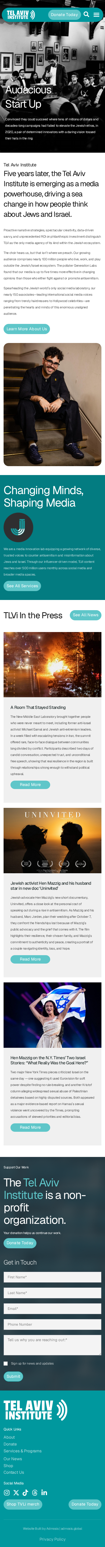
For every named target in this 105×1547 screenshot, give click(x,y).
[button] (96, 15)
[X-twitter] (16, 1492)
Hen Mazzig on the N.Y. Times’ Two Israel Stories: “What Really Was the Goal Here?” (49, 1060)
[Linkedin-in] (44, 1492)
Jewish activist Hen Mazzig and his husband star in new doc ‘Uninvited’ (50, 885)
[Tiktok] (25, 1492)
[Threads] (35, 1492)
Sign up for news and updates (32, 1363)
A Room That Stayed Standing (38, 707)
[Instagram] (7, 1492)
